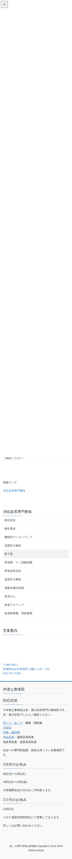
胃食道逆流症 (12, 570)
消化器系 (8, 737)
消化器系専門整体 (14, 490)
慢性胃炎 (10, 528)
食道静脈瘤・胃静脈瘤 (18, 613)
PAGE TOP (66, 829)
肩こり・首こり (13, 722)
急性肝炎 (10, 520)
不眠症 (7, 727)
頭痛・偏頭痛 (11, 732)
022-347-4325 (12, 673)
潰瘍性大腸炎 (12, 545)
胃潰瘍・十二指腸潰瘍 (18, 562)
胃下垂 (8, 554)
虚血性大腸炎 (12, 579)
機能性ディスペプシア (18, 537)
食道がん (10, 596)
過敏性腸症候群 (14, 587)
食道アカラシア (14, 604)
